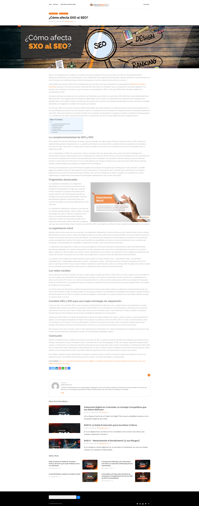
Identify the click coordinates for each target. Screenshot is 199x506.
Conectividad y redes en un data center (65, 474)
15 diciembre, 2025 (54, 468)
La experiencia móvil (57, 127)
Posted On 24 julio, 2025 (90, 443)
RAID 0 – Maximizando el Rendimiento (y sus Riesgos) (112, 440)
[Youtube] (142, 504)
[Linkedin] (140, 504)
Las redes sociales (56, 129)
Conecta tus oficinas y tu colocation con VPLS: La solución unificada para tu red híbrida (117, 463)
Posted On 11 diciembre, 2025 (92, 412)
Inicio (50, 4)
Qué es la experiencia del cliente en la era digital (76, 361)
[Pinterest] (137, 504)
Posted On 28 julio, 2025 (90, 428)
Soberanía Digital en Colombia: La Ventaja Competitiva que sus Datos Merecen (115, 408)
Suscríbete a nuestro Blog (68, 4)
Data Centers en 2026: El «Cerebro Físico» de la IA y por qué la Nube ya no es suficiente (64, 463)
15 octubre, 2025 (106, 480)
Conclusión (55, 132)
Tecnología (63, 13)
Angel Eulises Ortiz (68, 21)
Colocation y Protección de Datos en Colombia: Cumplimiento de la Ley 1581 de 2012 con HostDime (117, 476)
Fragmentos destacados (58, 125)
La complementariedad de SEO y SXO (61, 124)
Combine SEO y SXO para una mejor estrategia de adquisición (66, 130)
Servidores (53, 13)
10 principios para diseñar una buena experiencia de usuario (116, 361)
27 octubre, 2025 (54, 476)
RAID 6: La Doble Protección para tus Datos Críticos (110, 425)
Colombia (104, 412)
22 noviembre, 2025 (107, 468)
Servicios (55, 4)
